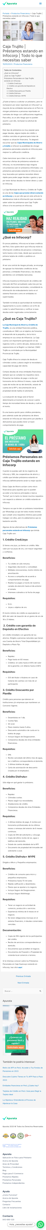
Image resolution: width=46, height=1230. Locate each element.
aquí (20, 967)
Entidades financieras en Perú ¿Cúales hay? (21, 1086)
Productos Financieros (20, 13)
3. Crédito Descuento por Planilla (19, 91)
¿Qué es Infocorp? (11, 73)
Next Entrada (23, 983)
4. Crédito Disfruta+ (14, 93)
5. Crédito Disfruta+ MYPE (16, 96)
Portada (6, 13)
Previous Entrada (23, 976)
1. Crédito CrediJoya (14, 83)
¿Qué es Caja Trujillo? (12, 76)
